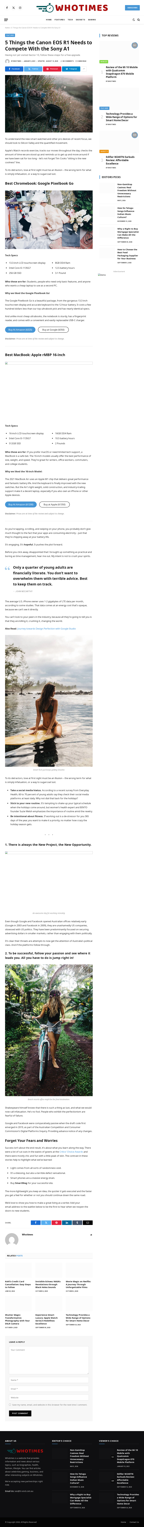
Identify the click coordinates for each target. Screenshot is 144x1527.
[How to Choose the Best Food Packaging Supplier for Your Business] (107, 253)
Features (60, 20)
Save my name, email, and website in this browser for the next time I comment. (49, 1404)
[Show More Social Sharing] (84, 69)
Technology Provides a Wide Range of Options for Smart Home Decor (78, 1317)
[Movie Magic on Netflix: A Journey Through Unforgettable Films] (79, 1270)
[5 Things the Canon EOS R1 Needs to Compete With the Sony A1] (49, 103)
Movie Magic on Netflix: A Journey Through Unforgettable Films (78, 1284)
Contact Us (134, 1522)
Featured (10, 35)
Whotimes (17, 61)
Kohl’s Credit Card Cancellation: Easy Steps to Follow (18, 1284)
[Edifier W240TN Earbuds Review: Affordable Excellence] (119, 142)
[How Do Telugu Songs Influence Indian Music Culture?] (107, 211)
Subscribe (132, 8)
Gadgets (80, 20)
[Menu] (6, 20)
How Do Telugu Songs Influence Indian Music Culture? (125, 212)
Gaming (92, 20)
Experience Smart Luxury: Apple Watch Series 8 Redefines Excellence (46, 1319)
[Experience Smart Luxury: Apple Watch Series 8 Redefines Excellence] (48, 1303)
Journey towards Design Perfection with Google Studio (46, 628)
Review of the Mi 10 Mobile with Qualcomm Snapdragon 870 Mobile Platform (122, 72)
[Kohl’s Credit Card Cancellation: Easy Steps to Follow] (18, 1270)
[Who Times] (72, 8)
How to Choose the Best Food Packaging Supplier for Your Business (127, 254)
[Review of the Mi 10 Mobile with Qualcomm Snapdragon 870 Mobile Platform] (119, 52)
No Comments (68, 61)
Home (49, 20)
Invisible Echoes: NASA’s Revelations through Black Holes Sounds (47, 1284)
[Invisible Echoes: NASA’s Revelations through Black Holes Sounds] (48, 1270)
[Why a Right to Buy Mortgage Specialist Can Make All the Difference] (107, 232)
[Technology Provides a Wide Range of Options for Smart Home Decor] (79, 1303)
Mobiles (104, 61)
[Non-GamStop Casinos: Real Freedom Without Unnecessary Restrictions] (107, 188)
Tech (70, 20)
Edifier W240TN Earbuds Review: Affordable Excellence (120, 160)
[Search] (138, 20)
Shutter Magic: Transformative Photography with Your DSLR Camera (17, 1319)
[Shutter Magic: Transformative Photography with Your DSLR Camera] (18, 1303)
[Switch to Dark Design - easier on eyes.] (134, 19)
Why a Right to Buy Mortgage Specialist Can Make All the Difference (128, 233)
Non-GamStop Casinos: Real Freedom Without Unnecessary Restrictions (126, 190)
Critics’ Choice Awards (71, 1151)
